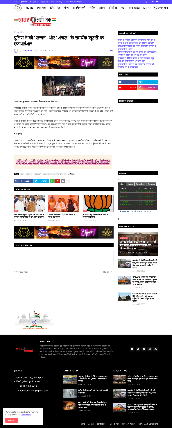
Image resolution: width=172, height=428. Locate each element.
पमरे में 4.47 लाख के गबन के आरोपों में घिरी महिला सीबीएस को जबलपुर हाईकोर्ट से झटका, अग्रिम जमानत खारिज (144, 297)
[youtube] (157, 2)
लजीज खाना (163, 7)
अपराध (102, 7)
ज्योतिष (92, 7)
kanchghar (47, 174)
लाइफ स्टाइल (134, 7)
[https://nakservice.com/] (127, 92)
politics (71, 174)
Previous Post (22, 272)
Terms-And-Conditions (73, 2)
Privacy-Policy (56, 2)
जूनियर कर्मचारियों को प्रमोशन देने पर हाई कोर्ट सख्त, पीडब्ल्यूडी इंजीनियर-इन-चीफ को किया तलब (143, 378)
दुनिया (66, 7)
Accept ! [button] (11, 420)
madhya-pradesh (59, 174)
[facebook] (146, 2)
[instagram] (149, 349)
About (91, 424)
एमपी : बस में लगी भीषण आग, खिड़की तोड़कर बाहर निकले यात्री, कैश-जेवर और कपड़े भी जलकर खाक (92, 404)
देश (58, 7)
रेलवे (52, 7)
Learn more (26, 415)
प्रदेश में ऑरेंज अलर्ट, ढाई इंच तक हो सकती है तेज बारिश (93, 391)
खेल (123, 7)
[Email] (63, 181)
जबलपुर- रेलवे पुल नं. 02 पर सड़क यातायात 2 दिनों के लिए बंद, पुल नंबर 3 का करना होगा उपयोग (93, 378)
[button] (149, 7)
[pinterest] (155, 349)
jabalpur (38, 174)
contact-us (101, 424)
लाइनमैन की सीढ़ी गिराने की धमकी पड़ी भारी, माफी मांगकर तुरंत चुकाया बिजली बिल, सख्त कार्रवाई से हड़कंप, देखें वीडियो (144, 264)
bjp (22, 32)
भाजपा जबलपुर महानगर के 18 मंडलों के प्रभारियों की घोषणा (95, 215)
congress (28, 174)
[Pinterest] (57, 181)
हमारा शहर (41, 7)
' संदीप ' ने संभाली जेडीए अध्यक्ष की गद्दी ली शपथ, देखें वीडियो (61, 215)
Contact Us (34, 2)
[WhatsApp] (52, 181)
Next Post (107, 272)
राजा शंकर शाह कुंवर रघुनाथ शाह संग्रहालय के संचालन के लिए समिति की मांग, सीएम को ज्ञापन (29, 215)
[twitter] (153, 2)
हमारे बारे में (24, 2)
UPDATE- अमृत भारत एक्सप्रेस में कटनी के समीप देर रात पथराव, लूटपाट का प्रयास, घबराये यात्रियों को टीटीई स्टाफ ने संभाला (144, 280)
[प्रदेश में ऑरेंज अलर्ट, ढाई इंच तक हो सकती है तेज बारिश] (70, 393)
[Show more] (68, 181)
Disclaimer (44, 2)
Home (16, 2)
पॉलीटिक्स (113, 7)
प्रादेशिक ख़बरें (79, 7)
